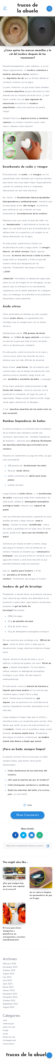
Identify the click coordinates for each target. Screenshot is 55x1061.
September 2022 (10, 1004)
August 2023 (9, 973)
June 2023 (7, 980)
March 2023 (8, 987)
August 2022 (9, 1007)
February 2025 (9, 963)
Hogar (6, 1030)
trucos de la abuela (27, 8)
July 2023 (7, 977)
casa (29, 805)
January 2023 (9, 990)
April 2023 (8, 984)
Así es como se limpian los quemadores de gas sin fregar (41, 895)
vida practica (8, 1044)
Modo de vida (9, 1037)
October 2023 (9, 970)
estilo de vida (9, 1027)
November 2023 (10, 967)
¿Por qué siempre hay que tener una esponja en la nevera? (14, 886)
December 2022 (10, 994)
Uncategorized (9, 1040)
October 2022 (9, 1000)
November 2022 (10, 997)
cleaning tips (8, 1023)
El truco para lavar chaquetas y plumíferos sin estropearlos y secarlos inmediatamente (14, 934)
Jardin (5, 1034)
